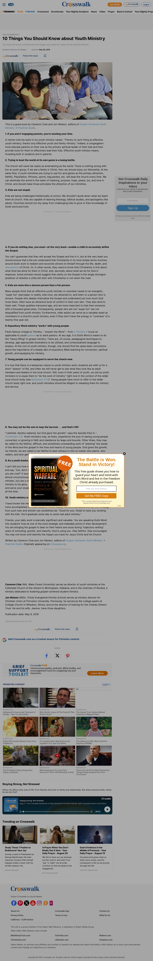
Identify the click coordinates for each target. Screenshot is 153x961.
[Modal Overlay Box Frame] (76, 480)
